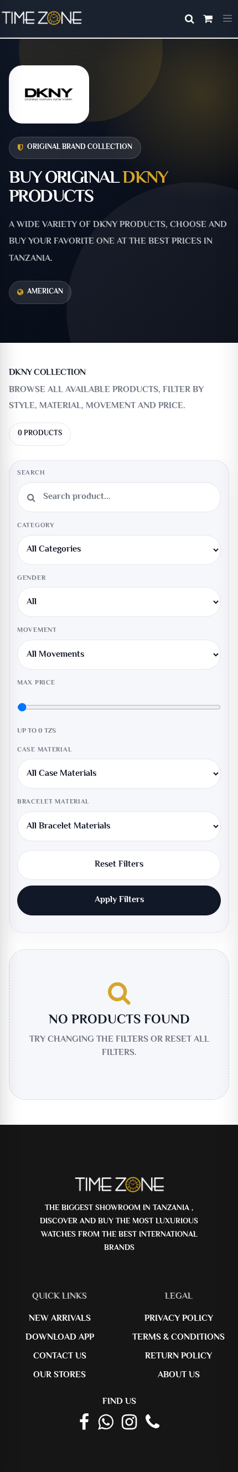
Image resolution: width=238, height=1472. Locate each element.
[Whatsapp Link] (105, 1423)
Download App (59, 1338)
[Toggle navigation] (227, 18)
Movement (37, 630)
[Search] (189, 20)
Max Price (36, 683)
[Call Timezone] (152, 1423)
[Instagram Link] (129, 1423)
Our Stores (59, 1375)
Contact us (59, 1356)
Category (36, 526)
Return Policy (178, 1356)
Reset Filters (119, 865)
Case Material (44, 750)
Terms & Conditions (178, 1338)
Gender (31, 578)
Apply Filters (119, 900)
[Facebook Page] (84, 1423)
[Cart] (208, 20)
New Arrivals (60, 1319)
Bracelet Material (53, 802)
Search (31, 473)
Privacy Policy (178, 1319)
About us (179, 1375)
